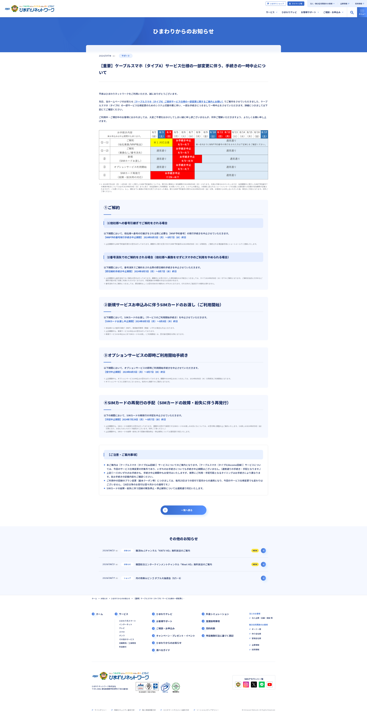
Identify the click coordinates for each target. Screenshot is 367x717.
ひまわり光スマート (127, 621)
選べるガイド (163, 650)
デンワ (122, 635)
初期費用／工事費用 (127, 643)
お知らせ (104, 598)
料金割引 (123, 647)
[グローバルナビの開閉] (362, 12)
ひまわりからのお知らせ (120, 598)
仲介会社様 (256, 634)
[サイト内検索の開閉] (352, 12)
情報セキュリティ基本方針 (124, 710)
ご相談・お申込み (331, 12)
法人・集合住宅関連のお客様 (321, 3)
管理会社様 (256, 638)
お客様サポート (308, 12)
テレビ (122, 628)
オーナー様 (256, 629)
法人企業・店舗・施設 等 (262, 618)
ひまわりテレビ (289, 12)
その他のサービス (126, 639)
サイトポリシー (101, 710)
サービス (270, 12)
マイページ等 (297, 3)
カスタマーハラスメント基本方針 (176, 710)
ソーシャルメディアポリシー (208, 710)
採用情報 (358, 3)
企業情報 (343, 3)
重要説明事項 (213, 621)
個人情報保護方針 (149, 710)
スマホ (122, 632)
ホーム (94, 598)
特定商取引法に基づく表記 (220, 635)
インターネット (125, 624)
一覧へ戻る (187, 510)
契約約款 (210, 628)
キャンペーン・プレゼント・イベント (175, 635)
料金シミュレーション (217, 614)
